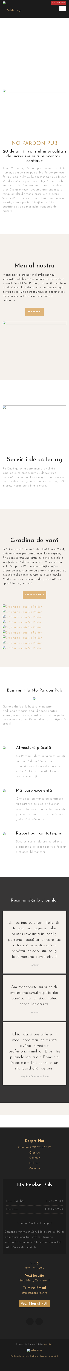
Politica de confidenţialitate (24, 1356)
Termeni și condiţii (49, 1356)
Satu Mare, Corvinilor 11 (34, 1280)
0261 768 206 (34, 1268)
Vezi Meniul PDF (34, 1304)
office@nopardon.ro (34, 1292)
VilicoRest (48, 1344)
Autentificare (58, 3)
